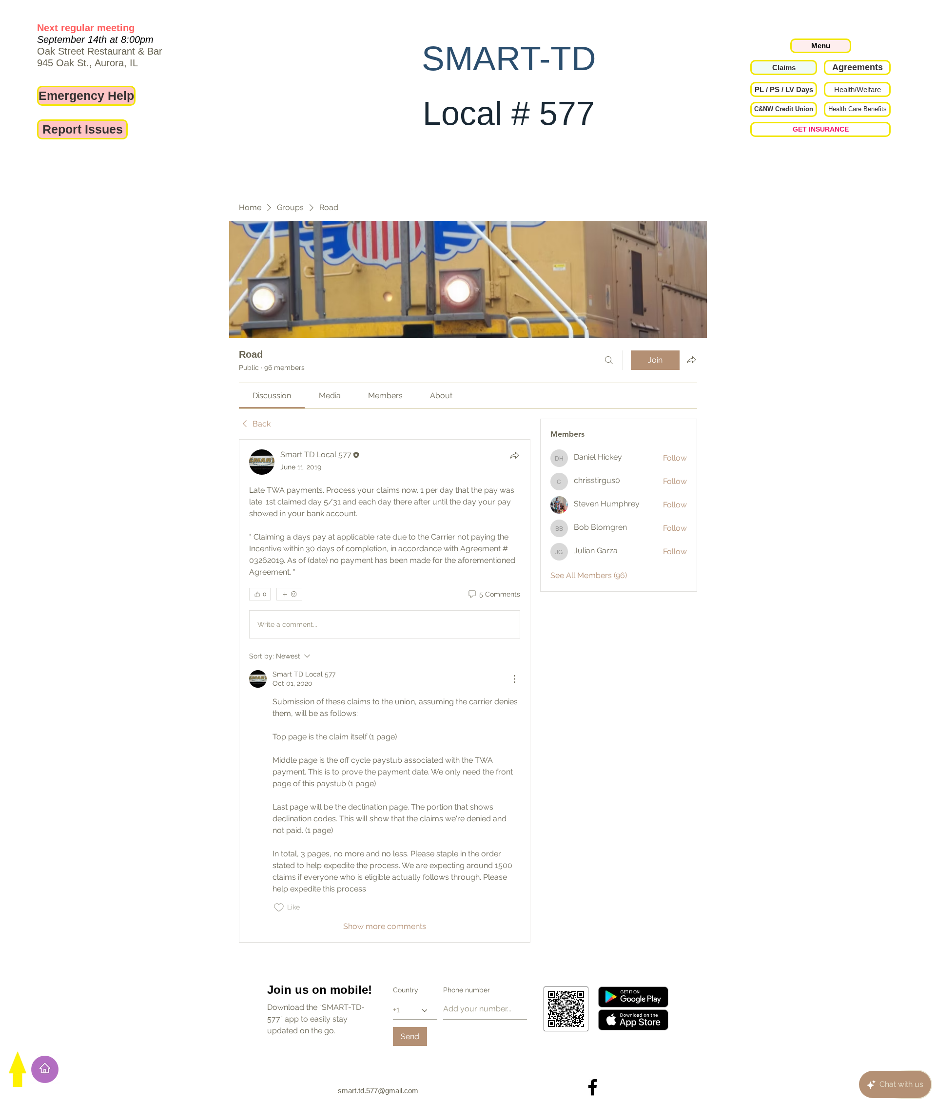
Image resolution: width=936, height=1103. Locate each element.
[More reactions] (289, 594)
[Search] (609, 360)
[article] (384, 690)
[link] (272, 395)
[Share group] (691, 360)
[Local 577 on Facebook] (593, 1087)
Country (405, 990)
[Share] (514, 455)
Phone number (466, 990)
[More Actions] (514, 679)
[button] (783, 89)
